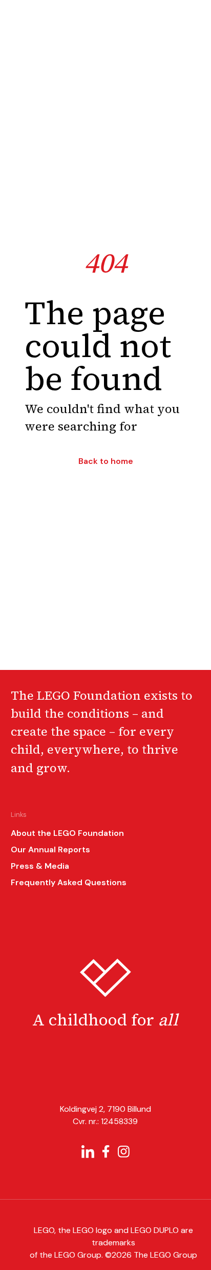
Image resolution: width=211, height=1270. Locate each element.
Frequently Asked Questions (68, 882)
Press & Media (40, 866)
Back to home (105, 461)
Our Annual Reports (50, 849)
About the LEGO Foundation (67, 833)
